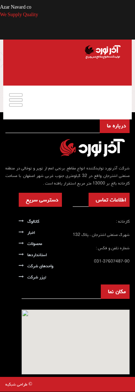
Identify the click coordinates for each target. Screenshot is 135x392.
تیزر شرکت (36, 277)
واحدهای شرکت (40, 266)
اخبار (31, 232)
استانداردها (37, 255)
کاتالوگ (33, 221)
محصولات (34, 244)
